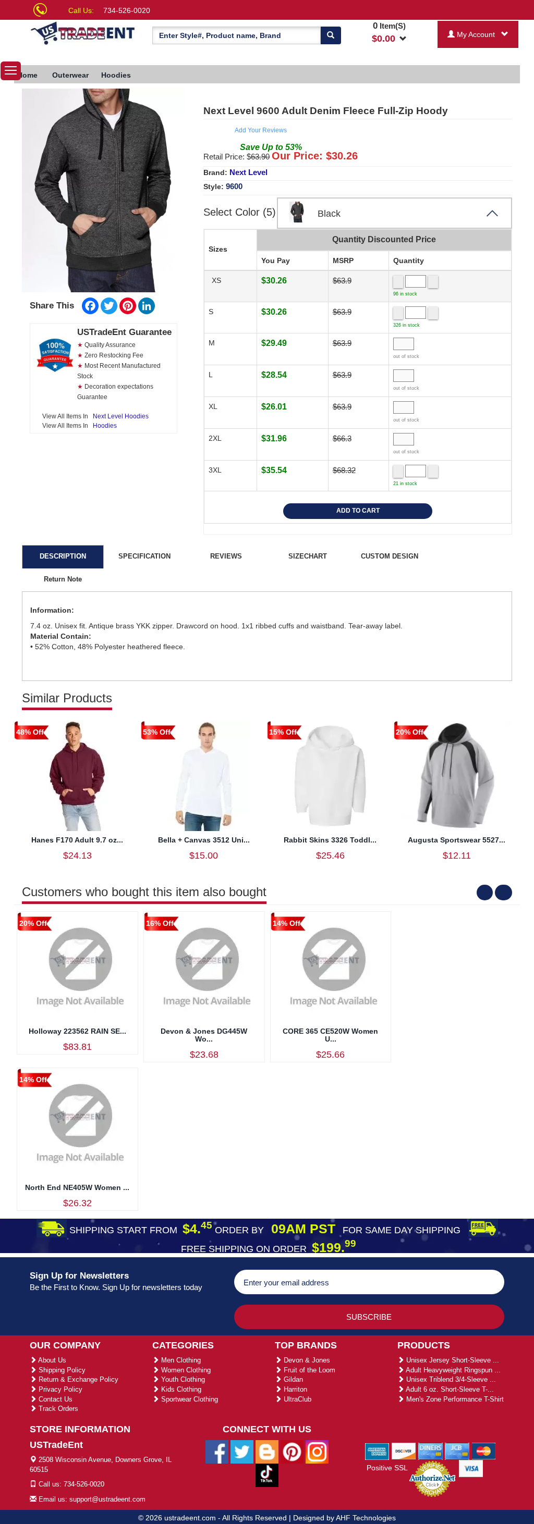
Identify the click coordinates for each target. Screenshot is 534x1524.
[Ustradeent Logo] (83, 32)
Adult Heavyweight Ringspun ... (452, 1370)
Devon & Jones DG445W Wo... (204, 1035)
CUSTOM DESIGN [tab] (389, 556)
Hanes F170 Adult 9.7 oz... (77, 840)
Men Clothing (180, 1360)
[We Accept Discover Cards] (404, 1450)
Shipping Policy (61, 1370)
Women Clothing (185, 1370)
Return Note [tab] (63, 579)
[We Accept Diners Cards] (430, 1450)
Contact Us (54, 1399)
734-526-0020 (126, 10)
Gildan (292, 1379)
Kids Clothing (180, 1389)
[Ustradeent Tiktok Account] (267, 1474)
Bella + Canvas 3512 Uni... (204, 840)
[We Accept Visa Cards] (471, 1468)
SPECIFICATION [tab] (144, 556)
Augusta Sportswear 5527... (456, 840)
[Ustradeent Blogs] (267, 1451)
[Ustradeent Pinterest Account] (292, 1451)
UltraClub (296, 1399)
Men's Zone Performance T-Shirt (454, 1399)
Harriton (294, 1389)
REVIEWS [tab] (226, 556)
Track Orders (57, 1409)
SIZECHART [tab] (307, 556)
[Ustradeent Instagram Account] (317, 1451)
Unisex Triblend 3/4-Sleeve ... (450, 1379)
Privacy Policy (59, 1389)
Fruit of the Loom (308, 1370)
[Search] (330, 35)
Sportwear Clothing (188, 1399)
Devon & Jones (306, 1360)
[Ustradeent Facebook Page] (216, 1451)
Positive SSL (387, 1468)
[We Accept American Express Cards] (377, 1450)
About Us (51, 1360)
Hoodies (105, 425)
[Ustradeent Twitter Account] (241, 1451)
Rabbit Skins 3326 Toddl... (330, 840)
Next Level (248, 172)
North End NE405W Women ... (77, 1187)
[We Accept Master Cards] (483, 1450)
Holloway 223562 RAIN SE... (77, 1031)
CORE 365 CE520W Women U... (330, 1035)
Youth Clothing (182, 1379)
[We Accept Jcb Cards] (457, 1450)
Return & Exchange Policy (77, 1379)
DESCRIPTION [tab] (63, 556)
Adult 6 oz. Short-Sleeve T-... (449, 1389)
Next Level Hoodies (121, 416)
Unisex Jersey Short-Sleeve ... (451, 1360)
